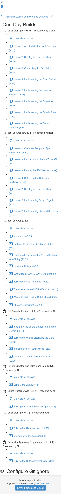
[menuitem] (2, 7)
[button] (2, 3)
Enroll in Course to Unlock (30, 487)
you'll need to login (43, 483)
